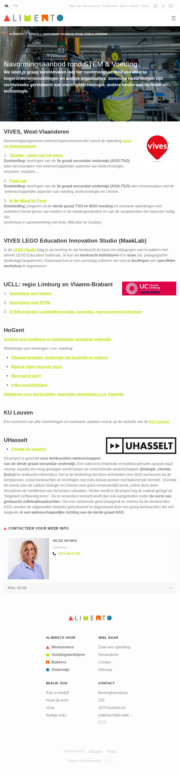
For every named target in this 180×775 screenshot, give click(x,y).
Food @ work (57, 700)
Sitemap (75, 6)
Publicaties (110, 6)
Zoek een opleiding (114, 647)
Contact (104, 662)
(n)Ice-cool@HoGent (29, 385)
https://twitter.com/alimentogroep (163, 6)
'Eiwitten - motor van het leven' (36, 155)
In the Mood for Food (27, 201)
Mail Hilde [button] (17, 588)
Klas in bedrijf (57, 693)
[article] (65, 647)
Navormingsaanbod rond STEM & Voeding (75, 34)
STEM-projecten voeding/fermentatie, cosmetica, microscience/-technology (75, 312)
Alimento (16, 34)
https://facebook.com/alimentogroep (156, 6)
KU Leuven (159, 422)
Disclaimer (96, 751)
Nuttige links (56, 715)
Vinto (50, 708)
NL (7, 6)
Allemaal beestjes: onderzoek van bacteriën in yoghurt (59, 358)
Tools (145, 6)
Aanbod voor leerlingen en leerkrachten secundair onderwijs (57, 339)
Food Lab (17, 181)
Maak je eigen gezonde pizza (36, 367)
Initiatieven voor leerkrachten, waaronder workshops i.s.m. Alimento (64, 394)
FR (15, 6)
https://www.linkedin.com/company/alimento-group (170, 6)
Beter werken (129, 6)
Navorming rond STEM (29, 303)
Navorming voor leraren (30, 293)
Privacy (111, 751)
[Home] (90, 18)
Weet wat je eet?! (26, 376)
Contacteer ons (113, 715)
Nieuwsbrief (91, 6)
